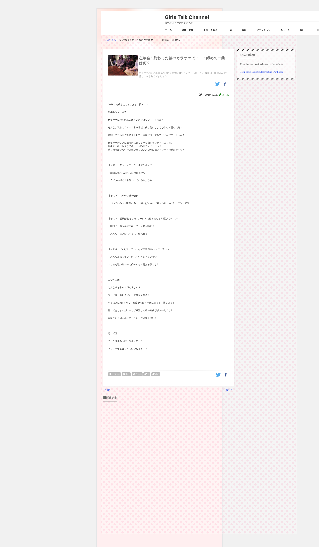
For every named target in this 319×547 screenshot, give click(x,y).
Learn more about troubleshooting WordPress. (261, 72)
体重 (194, 465)
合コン (162, 518)
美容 (186, 518)
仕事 (229, 30)
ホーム (168, 30)
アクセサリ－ (162, 513)
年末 (128, 374)
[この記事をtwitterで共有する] (218, 85)
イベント (160, 465)
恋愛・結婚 (187, 30)
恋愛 (181, 518)
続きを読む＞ (221, 459)
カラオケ (116, 374)
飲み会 (192, 518)
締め (157, 374)
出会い (155, 518)
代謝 (188, 465)
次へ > (229, 390)
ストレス (181, 465)
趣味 (244, 30)
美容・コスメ (210, 30)
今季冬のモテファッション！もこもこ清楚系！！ (135, 491)
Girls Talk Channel (187, 17)
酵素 (206, 465)
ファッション (263, 30)
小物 (168, 518)
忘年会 (139, 374)
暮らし (303, 30)
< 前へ (108, 390)
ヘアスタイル (189, 513)
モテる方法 (201, 513)
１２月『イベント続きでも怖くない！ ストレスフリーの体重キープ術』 (149, 438)
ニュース (285, 30)
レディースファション (218, 513)
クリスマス (171, 465)
